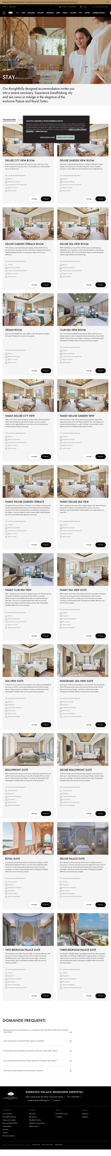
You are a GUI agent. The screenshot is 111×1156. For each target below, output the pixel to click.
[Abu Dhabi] (10, 13)
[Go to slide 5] (31, 154)
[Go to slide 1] (23, 154)
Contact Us (57, 1100)
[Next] (104, 140)
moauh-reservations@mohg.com (38, 1100)
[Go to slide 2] (25, 154)
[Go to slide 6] (34, 154)
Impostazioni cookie (47, 137)
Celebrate (50, 13)
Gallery (73, 13)
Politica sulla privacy (41, 131)
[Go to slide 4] (29, 154)
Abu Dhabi (12, 7)
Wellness (31, 13)
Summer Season (99, 13)
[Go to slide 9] (37, 583)
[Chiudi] (107, 2)
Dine (23, 13)
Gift (80, 13)
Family (65, 13)
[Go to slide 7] (88, 154)
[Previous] (7, 140)
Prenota (46, 199)
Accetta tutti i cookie (65, 137)
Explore (40, 13)
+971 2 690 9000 (73, 1097)
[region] (56, 129)
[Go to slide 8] (90, 154)
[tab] (9, 120)
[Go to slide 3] (27, 154)
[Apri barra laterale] (4, 13)
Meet (58, 13)
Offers (87, 13)
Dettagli (34, 199)
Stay (17, 13)
